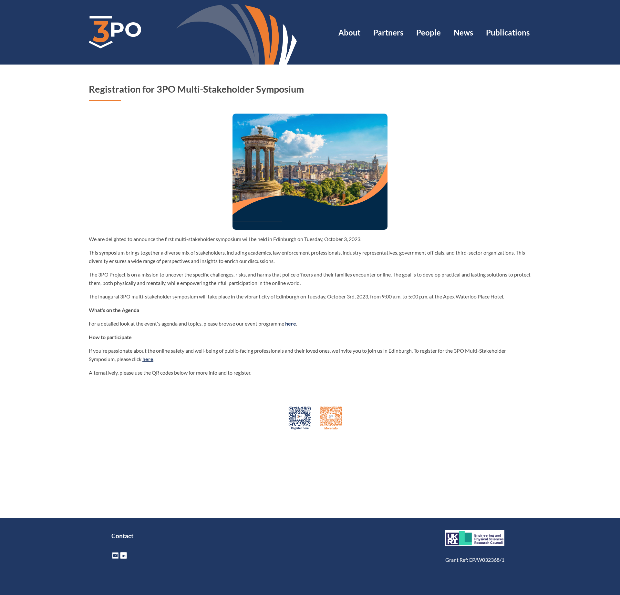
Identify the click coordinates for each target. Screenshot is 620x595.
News (463, 32)
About (349, 32)
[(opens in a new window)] (123, 557)
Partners (388, 32)
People (428, 32)
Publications (508, 32)
